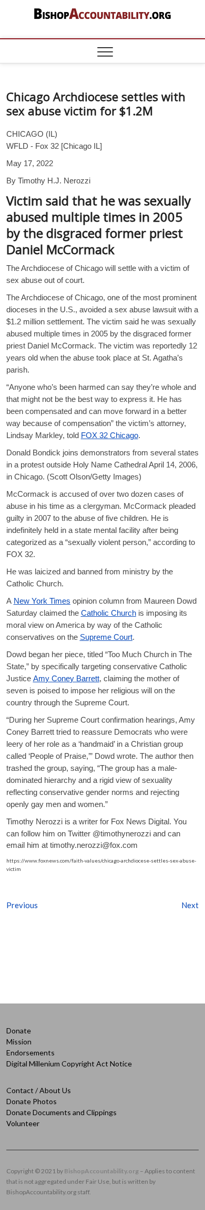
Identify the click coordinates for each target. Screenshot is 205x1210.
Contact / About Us (38, 1090)
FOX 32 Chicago (109, 435)
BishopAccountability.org (101, 1171)
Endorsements (30, 1052)
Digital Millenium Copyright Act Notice (69, 1063)
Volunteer (22, 1123)
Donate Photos (31, 1101)
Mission (19, 1041)
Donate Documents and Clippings (61, 1112)
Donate (18, 1030)
